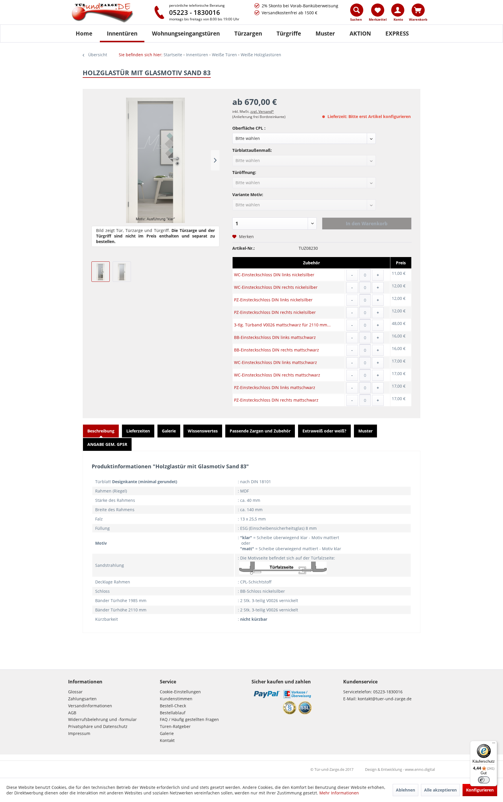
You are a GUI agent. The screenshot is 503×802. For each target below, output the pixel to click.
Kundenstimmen (176, 698)
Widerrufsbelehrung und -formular (102, 719)
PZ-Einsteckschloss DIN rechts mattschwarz (276, 400)
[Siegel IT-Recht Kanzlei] (289, 707)
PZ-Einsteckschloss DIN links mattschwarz (274, 387)
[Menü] (493, 744)
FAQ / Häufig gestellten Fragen (189, 719)
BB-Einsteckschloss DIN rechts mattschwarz (276, 350)
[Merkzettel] (377, 10)
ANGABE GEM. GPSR (107, 444)
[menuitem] (357, 13)
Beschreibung (100, 431)
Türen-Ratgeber (175, 726)
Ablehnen (405, 790)
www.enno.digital (420, 769)
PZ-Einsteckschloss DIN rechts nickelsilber (275, 312)
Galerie (169, 431)
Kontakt (167, 740)
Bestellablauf (172, 712)
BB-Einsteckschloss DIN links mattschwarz (275, 337)
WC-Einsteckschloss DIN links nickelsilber (274, 274)
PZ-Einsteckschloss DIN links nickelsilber (273, 299)
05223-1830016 (388, 691)
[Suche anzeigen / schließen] (356, 10)
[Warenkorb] (418, 10)
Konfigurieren (480, 790)
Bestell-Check (173, 705)
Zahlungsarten (82, 698)
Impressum (79, 733)
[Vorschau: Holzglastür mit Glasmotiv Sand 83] (100, 271)
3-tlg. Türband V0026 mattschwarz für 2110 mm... (282, 325)
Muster (365, 431)
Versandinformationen (90, 705)
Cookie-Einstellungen (180, 691)
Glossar (75, 691)
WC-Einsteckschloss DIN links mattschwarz (275, 362)
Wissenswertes (203, 431)
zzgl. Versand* (262, 111)
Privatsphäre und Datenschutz (97, 726)
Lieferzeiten (138, 431)
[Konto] (397, 10)
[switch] (484, 779)
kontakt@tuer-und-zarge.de (385, 698)
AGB (72, 712)
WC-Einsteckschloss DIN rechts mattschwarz (277, 375)
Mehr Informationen (339, 793)
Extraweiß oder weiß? (324, 431)
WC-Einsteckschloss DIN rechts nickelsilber (276, 287)
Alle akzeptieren (440, 790)
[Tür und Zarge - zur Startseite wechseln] (108, 13)
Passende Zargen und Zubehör (260, 431)
